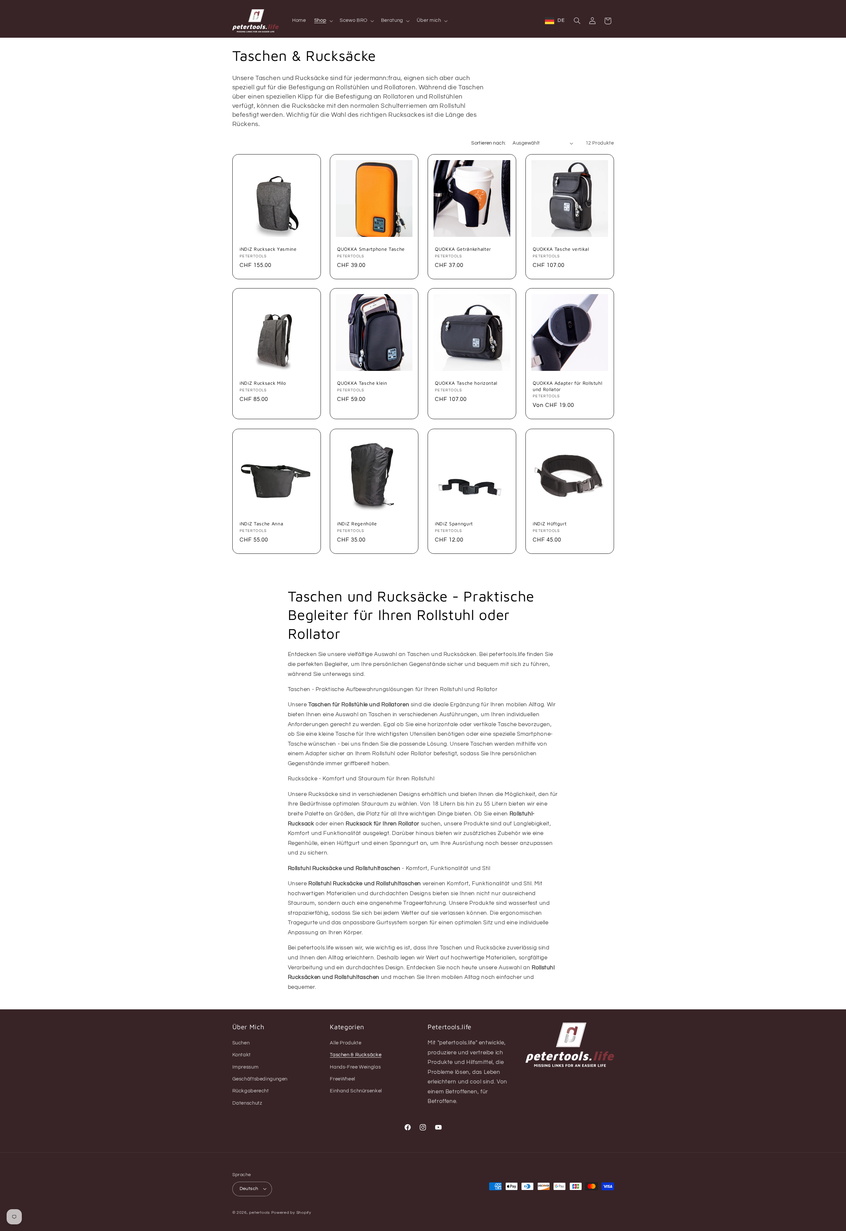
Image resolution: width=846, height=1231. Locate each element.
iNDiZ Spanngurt (454, 523)
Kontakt (241, 1054)
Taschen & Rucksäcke (355, 1054)
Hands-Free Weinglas (355, 1067)
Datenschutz (247, 1103)
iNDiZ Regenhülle (357, 523)
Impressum (245, 1067)
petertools (259, 1212)
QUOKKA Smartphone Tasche (371, 249)
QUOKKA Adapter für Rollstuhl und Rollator (567, 386)
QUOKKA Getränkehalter (463, 249)
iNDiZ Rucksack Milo (263, 383)
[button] (322, 21)
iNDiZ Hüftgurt (549, 523)
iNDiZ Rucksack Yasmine (268, 249)
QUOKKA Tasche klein (362, 383)
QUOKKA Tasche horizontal (466, 383)
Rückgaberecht (250, 1090)
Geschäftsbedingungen (260, 1079)
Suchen (241, 1042)
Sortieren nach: (488, 143)
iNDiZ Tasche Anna (261, 523)
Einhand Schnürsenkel (356, 1090)
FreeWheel (342, 1079)
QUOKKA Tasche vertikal (561, 249)
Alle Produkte (345, 1042)
